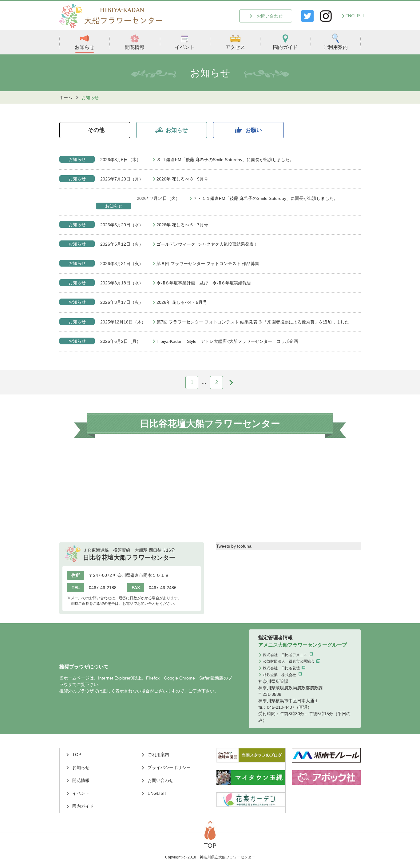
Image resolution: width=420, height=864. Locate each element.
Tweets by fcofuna (234, 546)
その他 (96, 130)
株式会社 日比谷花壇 (281, 668)
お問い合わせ (270, 16)
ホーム (65, 97)
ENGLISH (355, 15)
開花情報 (135, 47)
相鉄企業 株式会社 (279, 675)
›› (231, 382)
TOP (76, 754)
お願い (253, 130)
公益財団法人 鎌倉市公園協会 (289, 661)
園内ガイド (285, 47)
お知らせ (84, 47)
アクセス (235, 47)
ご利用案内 (335, 47)
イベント (185, 47)
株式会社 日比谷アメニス (285, 655)
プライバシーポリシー (169, 767)
